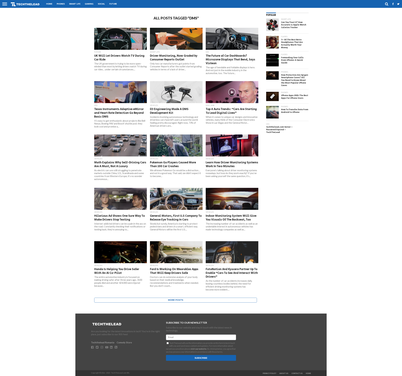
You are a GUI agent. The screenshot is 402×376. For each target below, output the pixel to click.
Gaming (89, 4)
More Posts (175, 300)
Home (49, 4)
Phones (61, 4)
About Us (283, 373)
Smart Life (74, 4)
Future (113, 4)
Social (101, 4)
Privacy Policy (269, 373)
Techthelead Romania (102, 342)
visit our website (198, 349)
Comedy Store (124, 342)
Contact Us (297, 373)
